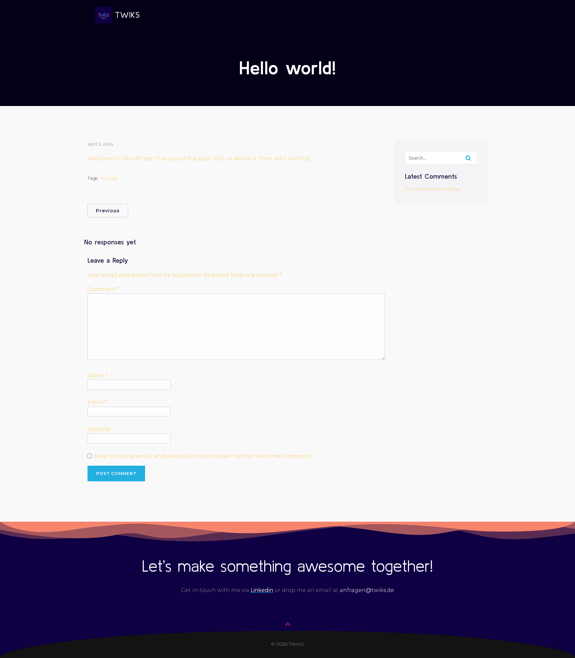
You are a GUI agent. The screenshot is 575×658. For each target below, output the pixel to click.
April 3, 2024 (100, 144)
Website (99, 429)
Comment (104, 289)
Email (97, 402)
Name (98, 375)
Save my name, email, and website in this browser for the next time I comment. (203, 456)
